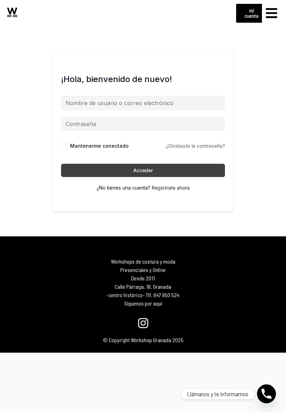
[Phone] (266, 393)
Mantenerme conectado (99, 146)
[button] (271, 13)
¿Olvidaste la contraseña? (195, 146)
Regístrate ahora (171, 188)
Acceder (143, 170)
